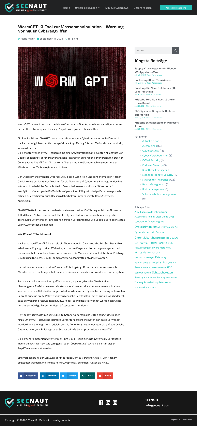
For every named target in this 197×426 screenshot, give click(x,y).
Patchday (160, 257)
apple (144, 211)
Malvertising (142, 247)
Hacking (162, 242)
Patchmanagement (145, 262)
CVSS (171, 216)
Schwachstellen (162, 272)
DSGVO (174, 237)
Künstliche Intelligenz (154, 169)
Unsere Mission (143, 7)
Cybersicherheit (145, 232)
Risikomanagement (153, 189)
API (139, 211)
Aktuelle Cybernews (116, 7)
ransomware (158, 267)
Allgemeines (149, 145)
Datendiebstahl (145, 237)
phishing (161, 262)
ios (168, 242)
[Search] (175, 50)
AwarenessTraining (145, 216)
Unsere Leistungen (86, 7)
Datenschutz (162, 237)
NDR (149, 252)
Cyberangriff (142, 221)
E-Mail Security (151, 160)
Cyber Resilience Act (167, 226)
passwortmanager (145, 257)
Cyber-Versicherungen (155, 155)
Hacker (153, 242)
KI (172, 242)
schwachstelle (143, 272)
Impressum (175, 419)
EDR (137, 242)
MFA (168, 247)
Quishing (172, 262)
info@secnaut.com (158, 405)
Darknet (160, 232)
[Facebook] (101, 402)
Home (66, 7)
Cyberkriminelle (145, 226)
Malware (154, 247)
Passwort (157, 252)
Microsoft (140, 252)
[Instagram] (115, 402)
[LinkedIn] (108, 402)
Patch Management (153, 184)
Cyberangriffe (156, 221)
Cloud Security (150, 150)
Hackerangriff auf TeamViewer (153, 80)
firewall (144, 242)
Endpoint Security (152, 165)
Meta (162, 247)
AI (136, 211)
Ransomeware (142, 267)
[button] (28, 375)
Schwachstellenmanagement (159, 194)
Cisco (158, 216)
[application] (98, 7)
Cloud (165, 216)
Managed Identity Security (157, 174)
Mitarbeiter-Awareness (156, 179)
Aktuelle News (150, 140)
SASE (169, 267)
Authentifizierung (157, 211)
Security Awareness (145, 277)
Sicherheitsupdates (154, 282)
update (152, 286)
